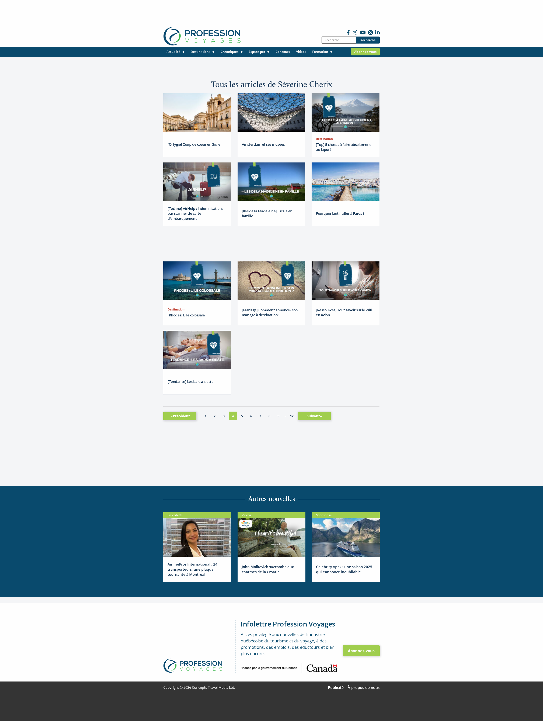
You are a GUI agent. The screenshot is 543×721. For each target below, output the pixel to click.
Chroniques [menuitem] (229, 51)
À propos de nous (364, 687)
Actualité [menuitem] (173, 51)
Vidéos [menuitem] (301, 51)
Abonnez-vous (361, 650)
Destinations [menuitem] (200, 51)
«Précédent (180, 416)
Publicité (336, 687)
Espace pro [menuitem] (257, 51)
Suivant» (314, 416)
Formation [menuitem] (320, 51)
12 (292, 416)
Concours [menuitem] (283, 51)
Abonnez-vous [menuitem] (365, 51)
